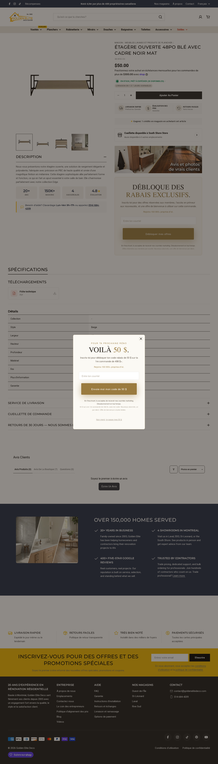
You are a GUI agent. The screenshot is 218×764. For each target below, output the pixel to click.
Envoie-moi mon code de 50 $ (109, 389)
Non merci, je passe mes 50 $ (109, 419)
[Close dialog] (141, 338)
